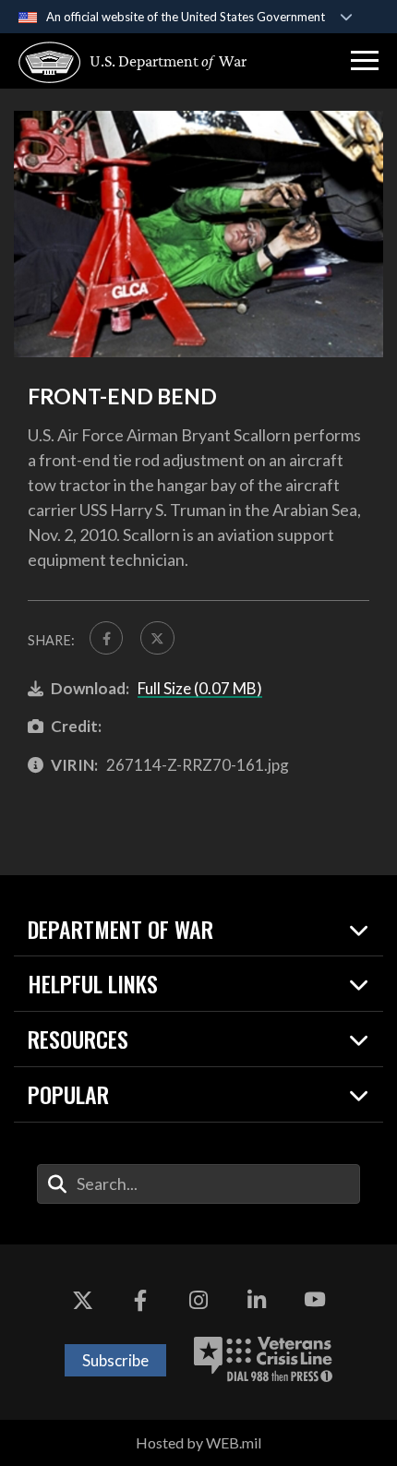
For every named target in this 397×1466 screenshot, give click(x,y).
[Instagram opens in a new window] (198, 1300)
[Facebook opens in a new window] (140, 1300)
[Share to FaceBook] (106, 638)
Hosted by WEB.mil (198, 1442)
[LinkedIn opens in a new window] (257, 1300)
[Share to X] (157, 638)
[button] (365, 61)
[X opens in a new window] (82, 1300)
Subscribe (115, 1360)
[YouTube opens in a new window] (315, 1300)
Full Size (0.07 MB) (200, 688)
